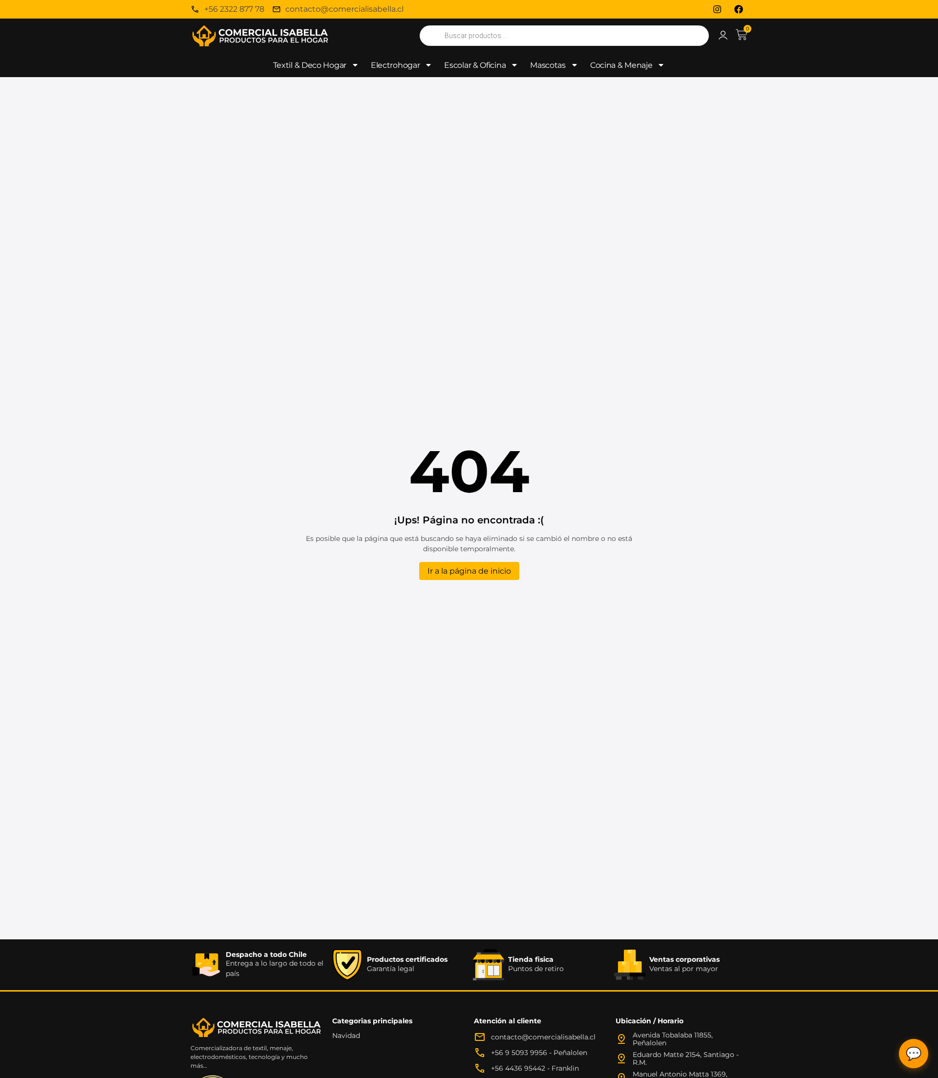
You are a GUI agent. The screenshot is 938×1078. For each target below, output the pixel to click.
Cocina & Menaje (621, 65)
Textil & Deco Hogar (309, 65)
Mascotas (548, 65)
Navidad (346, 1035)
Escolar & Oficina (475, 65)
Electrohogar (395, 65)
